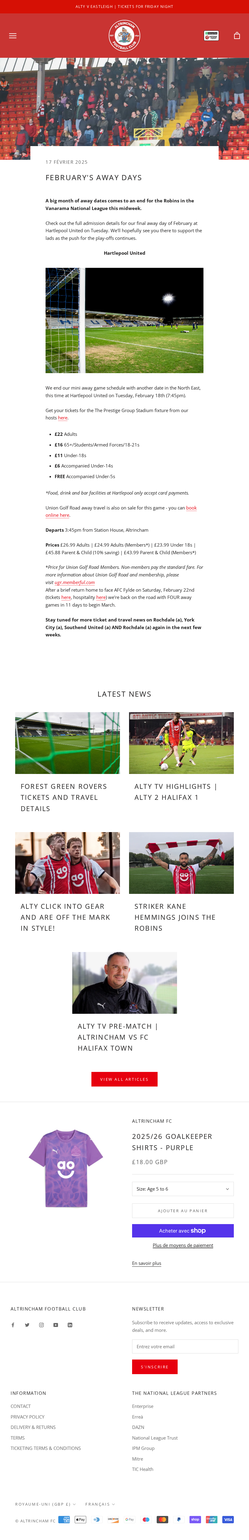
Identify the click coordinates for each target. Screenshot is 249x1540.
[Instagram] (41, 1324)
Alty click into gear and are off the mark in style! (65, 917)
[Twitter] (27, 1324)
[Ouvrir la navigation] (12, 35)
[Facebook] (13, 1324)
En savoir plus (146, 1263)
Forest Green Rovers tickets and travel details (64, 797)
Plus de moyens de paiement (183, 1245)
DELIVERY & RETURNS (33, 1427)
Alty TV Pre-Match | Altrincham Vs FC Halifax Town (118, 1037)
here (62, 418)
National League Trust (155, 1438)
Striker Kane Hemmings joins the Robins (175, 917)
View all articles (124, 1079)
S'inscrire (155, 1367)
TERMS (18, 1438)
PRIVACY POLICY (27, 1417)
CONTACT (21, 1406)
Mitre (137, 1459)
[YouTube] (55, 1324)
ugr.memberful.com (75, 582)
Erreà (137, 1417)
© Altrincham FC (35, 1521)
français (97, 1504)
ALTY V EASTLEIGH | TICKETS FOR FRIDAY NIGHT (125, 6)
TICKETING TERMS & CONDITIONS (46, 1448)
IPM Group (143, 1448)
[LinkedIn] (70, 1324)
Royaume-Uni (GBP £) (43, 1504)
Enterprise (142, 1406)
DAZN (138, 1427)
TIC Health (142, 1469)
